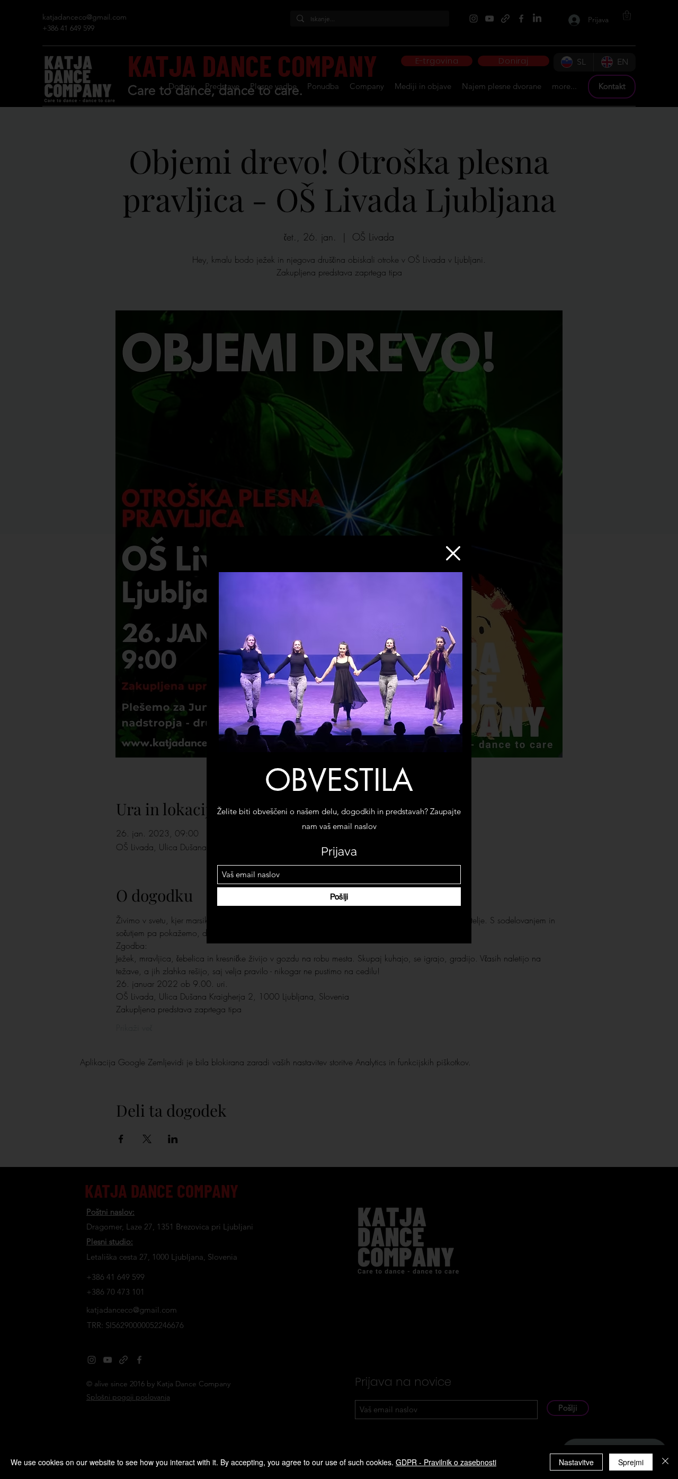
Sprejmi (631, 1462)
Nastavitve (576, 1462)
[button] (453, 553)
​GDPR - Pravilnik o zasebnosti (446, 1462)
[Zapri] (665, 1462)
